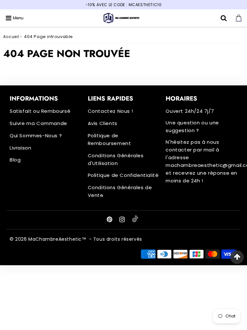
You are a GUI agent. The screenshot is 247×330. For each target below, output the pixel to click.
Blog (15, 159)
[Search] (224, 18)
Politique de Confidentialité (123, 175)
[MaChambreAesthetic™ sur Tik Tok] (135, 220)
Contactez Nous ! (110, 111)
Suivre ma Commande (38, 123)
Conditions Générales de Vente (120, 191)
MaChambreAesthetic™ (57, 239)
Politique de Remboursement (109, 139)
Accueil (11, 36)
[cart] (239, 18)
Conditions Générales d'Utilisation (116, 159)
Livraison (20, 147)
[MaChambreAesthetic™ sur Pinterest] (110, 220)
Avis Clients (102, 123)
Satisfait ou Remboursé (40, 111)
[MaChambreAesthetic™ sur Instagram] (123, 220)
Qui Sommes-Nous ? (36, 135)
